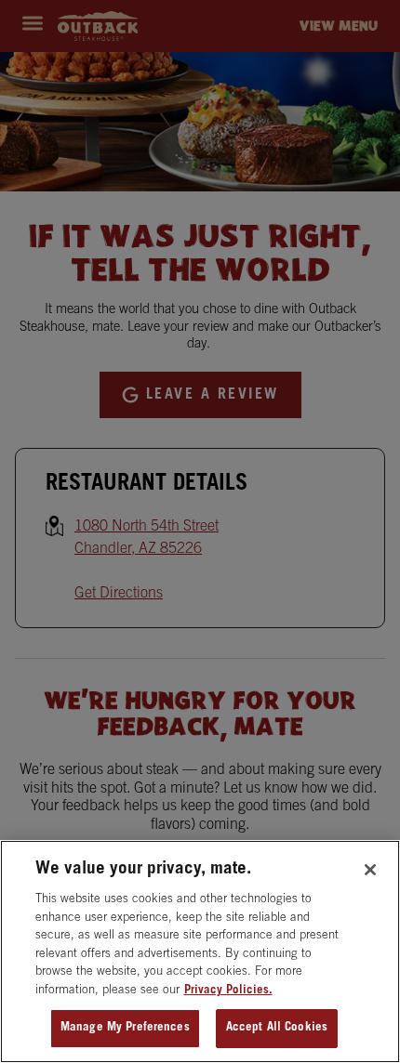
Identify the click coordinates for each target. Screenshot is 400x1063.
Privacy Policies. (228, 991)
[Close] (370, 869)
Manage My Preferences (125, 1028)
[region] (200, 951)
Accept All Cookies (276, 1028)
